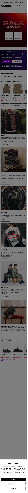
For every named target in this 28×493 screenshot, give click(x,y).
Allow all (13, 479)
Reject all (13, 488)
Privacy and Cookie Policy (18, 473)
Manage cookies (13, 484)
